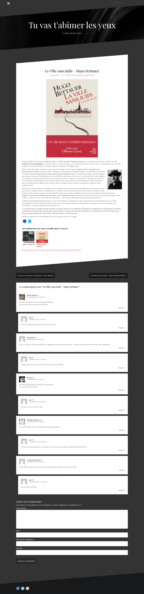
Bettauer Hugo (45, 250)
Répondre (121, 308)
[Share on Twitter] (29, 222)
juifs (54, 250)
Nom (18, 531)
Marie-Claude (31, 295)
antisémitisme (31, 250)
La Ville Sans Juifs (60, 250)
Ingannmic (30, 337)
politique (68, 250)
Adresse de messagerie (25, 540)
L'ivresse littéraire (33, 460)
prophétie (74, 250)
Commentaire (21, 508)
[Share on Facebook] (24, 222)
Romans (92, 75)
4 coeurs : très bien (70, 75)
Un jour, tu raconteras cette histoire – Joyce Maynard (35, 275)
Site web (19, 548)
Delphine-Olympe (33, 420)
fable (50, 250)
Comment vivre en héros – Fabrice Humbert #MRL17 (108, 275)
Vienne (79, 250)
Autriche (38, 250)
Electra (29, 377)
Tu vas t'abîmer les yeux (72, 24)
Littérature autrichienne (83, 75)
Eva (62, 75)
